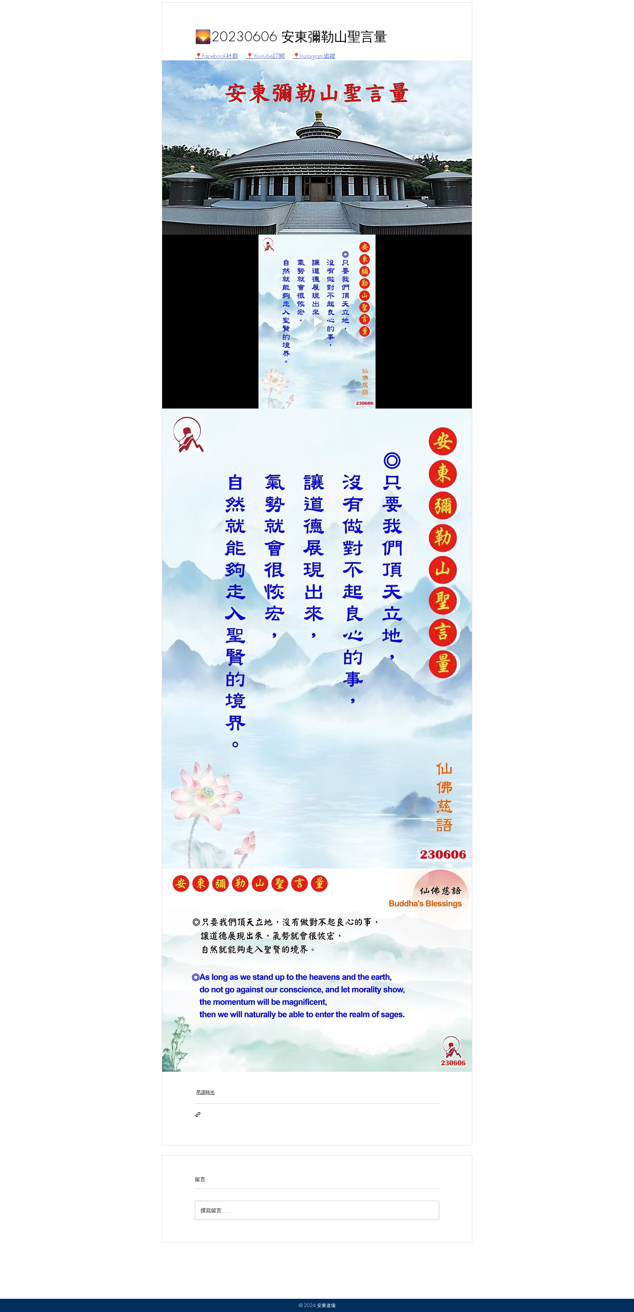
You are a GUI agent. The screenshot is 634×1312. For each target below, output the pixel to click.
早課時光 (205, 1092)
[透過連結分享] (198, 1114)
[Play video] (317, 322)
